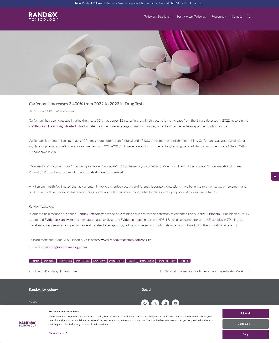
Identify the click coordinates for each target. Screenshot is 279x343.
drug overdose (65, 260)
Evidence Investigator (136, 219)
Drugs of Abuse (116, 260)
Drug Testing (99, 260)
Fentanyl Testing (146, 260)
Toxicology (184, 260)
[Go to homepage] (43, 16)
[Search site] (248, 17)
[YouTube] (175, 303)
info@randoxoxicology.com (68, 247)
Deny (245, 334)
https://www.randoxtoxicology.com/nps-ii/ (121, 239)
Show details (56, 333)
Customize (244, 324)
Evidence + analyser (59, 219)
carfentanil (35, 260)
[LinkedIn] (165, 303)
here (201, 3)
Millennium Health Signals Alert (53, 126)
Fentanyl (131, 260)
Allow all (245, 313)
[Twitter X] (155, 303)
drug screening (82, 260)
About (33, 301)
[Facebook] (145, 303)
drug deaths (49, 260)
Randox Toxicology (91, 213)
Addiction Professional (107, 172)
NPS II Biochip (209, 213)
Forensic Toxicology (167, 260)
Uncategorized (67, 111)
